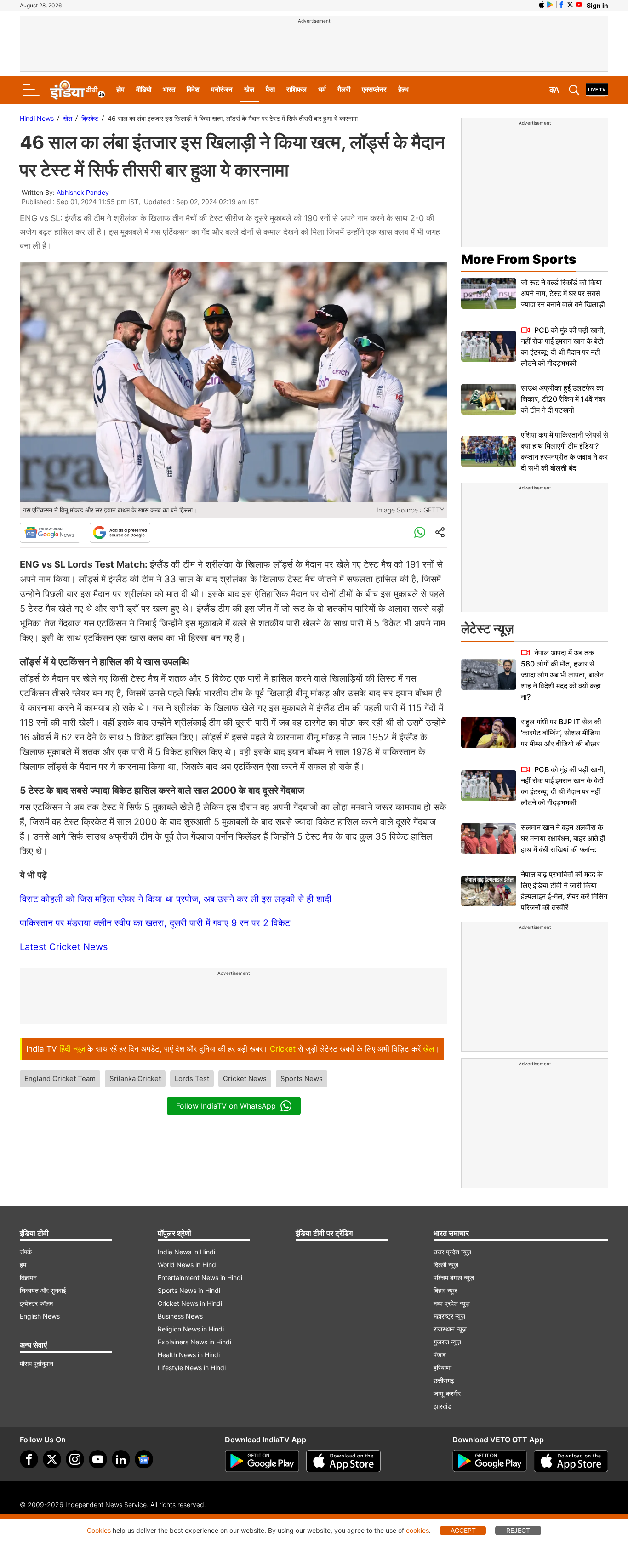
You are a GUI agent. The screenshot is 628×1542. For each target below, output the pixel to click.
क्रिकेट (89, 118)
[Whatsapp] (419, 533)
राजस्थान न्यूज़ (450, 1329)
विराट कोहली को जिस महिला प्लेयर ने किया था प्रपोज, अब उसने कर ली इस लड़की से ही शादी (175, 899)
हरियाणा (442, 1367)
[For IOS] (571, 1461)
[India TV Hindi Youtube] (579, 4)
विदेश (193, 89)
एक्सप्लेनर (374, 89)
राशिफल (296, 89)
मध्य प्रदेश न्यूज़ (452, 1303)
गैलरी (343, 89)
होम (120, 89)
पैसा (270, 89)
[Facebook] (29, 1459)
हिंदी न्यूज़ (72, 1048)
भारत (169, 89)
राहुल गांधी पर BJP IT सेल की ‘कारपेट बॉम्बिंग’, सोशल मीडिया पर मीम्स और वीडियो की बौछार (561, 732)
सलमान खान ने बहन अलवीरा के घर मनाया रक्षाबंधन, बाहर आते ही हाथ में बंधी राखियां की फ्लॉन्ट (563, 838)
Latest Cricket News (64, 946)
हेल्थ (403, 89)
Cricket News (245, 1078)
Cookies (99, 1530)
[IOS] (541, 4)
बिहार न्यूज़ (445, 1290)
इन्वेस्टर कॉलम (36, 1303)
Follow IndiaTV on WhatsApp (226, 1105)
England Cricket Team (60, 1078)
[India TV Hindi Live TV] (597, 90)
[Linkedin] (121, 1459)
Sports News (301, 1078)
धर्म (322, 89)
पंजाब (440, 1355)
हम (23, 1265)
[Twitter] (52, 1459)
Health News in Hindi (189, 1355)
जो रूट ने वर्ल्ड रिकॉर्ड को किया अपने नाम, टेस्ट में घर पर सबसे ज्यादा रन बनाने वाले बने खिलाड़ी (563, 293)
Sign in (597, 5)
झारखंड (442, 1406)
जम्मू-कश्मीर (447, 1393)
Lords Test (192, 1078)
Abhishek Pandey (83, 192)
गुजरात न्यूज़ (447, 1342)
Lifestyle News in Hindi (192, 1367)
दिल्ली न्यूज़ (446, 1265)
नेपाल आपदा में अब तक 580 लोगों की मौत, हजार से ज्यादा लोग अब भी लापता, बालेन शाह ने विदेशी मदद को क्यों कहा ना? (562, 674)
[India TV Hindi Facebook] (561, 4)
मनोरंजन (222, 89)
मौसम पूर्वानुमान (36, 1363)
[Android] (550, 4)
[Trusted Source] (120, 533)
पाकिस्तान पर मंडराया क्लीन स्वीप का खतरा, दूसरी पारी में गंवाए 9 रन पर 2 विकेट (155, 922)
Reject (518, 1530)
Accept (463, 1530)
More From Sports (518, 259)
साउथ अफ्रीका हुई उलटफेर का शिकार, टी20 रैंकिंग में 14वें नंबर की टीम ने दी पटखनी (563, 399)
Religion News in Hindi (191, 1329)
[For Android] (489, 1461)
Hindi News (37, 118)
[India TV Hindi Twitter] (570, 4)
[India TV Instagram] (75, 1459)
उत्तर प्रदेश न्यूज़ (452, 1252)
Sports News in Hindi (189, 1290)
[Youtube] (98, 1459)
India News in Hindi (186, 1252)
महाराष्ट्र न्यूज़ (449, 1316)
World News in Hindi (187, 1265)
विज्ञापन (28, 1277)
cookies (417, 1530)
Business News (180, 1316)
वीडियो (143, 89)
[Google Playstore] (262, 1461)
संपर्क (26, 1252)
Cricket (283, 1048)
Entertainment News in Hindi (200, 1277)
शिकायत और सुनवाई (43, 1290)
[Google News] (50, 533)
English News (40, 1316)
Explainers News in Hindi (194, 1342)
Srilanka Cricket (135, 1078)
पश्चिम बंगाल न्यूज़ (454, 1277)
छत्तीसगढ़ (444, 1380)
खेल (249, 89)
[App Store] (343, 1461)
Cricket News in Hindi (190, 1303)
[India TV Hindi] (77, 90)
